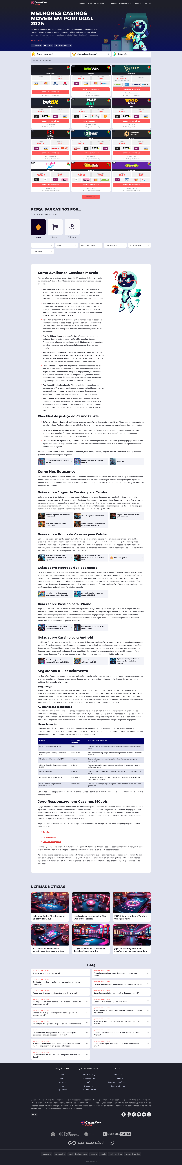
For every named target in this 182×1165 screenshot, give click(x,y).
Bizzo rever (131, 125)
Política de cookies (91, 1162)
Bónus (62, 1074)
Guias (137, 3)
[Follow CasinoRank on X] (134, 1114)
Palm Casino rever (131, 93)
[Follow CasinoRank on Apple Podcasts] (149, 1114)
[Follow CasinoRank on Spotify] (144, 1114)
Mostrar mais (90, 197)
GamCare (46, 832)
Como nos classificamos (117, 1082)
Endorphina (89, 1086)
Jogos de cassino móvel (120, 3)
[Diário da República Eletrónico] (69, 1134)
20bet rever (91, 156)
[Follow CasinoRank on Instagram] (129, 1114)
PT (33, 1114)
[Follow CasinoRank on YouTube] (139, 1114)
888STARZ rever (50, 156)
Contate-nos (118, 1078)
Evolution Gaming (89, 1090)
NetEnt (89, 1082)
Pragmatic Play (89, 1078)
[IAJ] (90, 1134)
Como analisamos (118, 1086)
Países (62, 1086)
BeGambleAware (49, 837)
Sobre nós (118, 1074)
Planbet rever (91, 125)
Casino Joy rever (50, 188)
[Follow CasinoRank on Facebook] (123, 1114)
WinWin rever (91, 93)
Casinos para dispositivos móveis (92, 3)
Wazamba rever (131, 188)
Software (62, 1082)
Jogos (62, 1078)
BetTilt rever (50, 125)
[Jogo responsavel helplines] (86, 1143)
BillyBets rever (91, 188)
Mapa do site (62, 1090)
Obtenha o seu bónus (50, 92)
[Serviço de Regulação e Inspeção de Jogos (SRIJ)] (53, 1134)
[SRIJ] (117, 1134)
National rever (131, 156)
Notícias (148, 3)
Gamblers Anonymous (52, 842)
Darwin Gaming (89, 1074)
